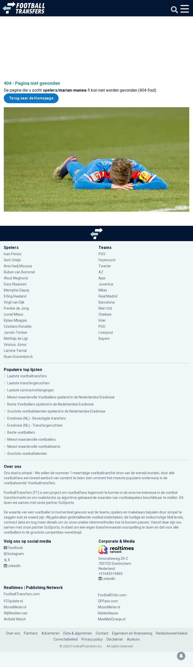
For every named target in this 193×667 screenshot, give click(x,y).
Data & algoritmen (77, 633)
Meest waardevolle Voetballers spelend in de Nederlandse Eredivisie (61, 397)
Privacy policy (92, 639)
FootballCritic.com (112, 595)
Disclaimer (115, 639)
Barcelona (107, 302)
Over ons (13, 633)
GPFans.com (108, 601)
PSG (102, 326)
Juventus (106, 284)
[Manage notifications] (181, 656)
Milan (103, 290)
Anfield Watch (15, 619)
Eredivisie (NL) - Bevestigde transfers (36, 418)
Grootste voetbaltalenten (27, 454)
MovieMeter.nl (15, 607)
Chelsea (105, 314)
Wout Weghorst (16, 278)
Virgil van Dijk (14, 302)
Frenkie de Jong (17, 308)
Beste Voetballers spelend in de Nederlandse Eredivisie (50, 404)
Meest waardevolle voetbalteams (33, 446)
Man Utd (105, 308)
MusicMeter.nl (109, 607)
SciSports (66, 503)
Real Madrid (108, 296)
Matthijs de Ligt (16, 339)
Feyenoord (107, 260)
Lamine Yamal (15, 351)
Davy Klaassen (15, 284)
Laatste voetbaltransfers (27, 376)
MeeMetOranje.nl (111, 619)
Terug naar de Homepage (31, 98)
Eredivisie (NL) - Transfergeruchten (35, 425)
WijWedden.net (15, 613)
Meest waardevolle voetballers (31, 439)
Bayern (104, 339)
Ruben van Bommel (19, 272)
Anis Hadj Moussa (18, 266)
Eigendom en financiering (132, 633)
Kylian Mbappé (16, 320)
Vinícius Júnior (15, 345)
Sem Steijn (12, 260)
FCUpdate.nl (13, 601)
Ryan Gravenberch (18, 357)
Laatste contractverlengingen (30, 390)
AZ (101, 272)
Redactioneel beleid (171, 633)
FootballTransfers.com (22, 594)
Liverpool (106, 332)
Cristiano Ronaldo (18, 326)
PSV (102, 254)
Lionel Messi (14, 314)
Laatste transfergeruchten (28, 383)
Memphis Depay (16, 290)
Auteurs (133, 639)
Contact (102, 633)
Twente (105, 266)
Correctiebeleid (66, 639)
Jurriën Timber (16, 332)
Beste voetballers (21, 432)
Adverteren (50, 633)
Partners (31, 633)
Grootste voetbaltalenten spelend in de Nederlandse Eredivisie (56, 411)
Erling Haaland (15, 296)
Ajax (102, 278)
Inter (102, 320)
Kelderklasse (108, 613)
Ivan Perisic (13, 254)
